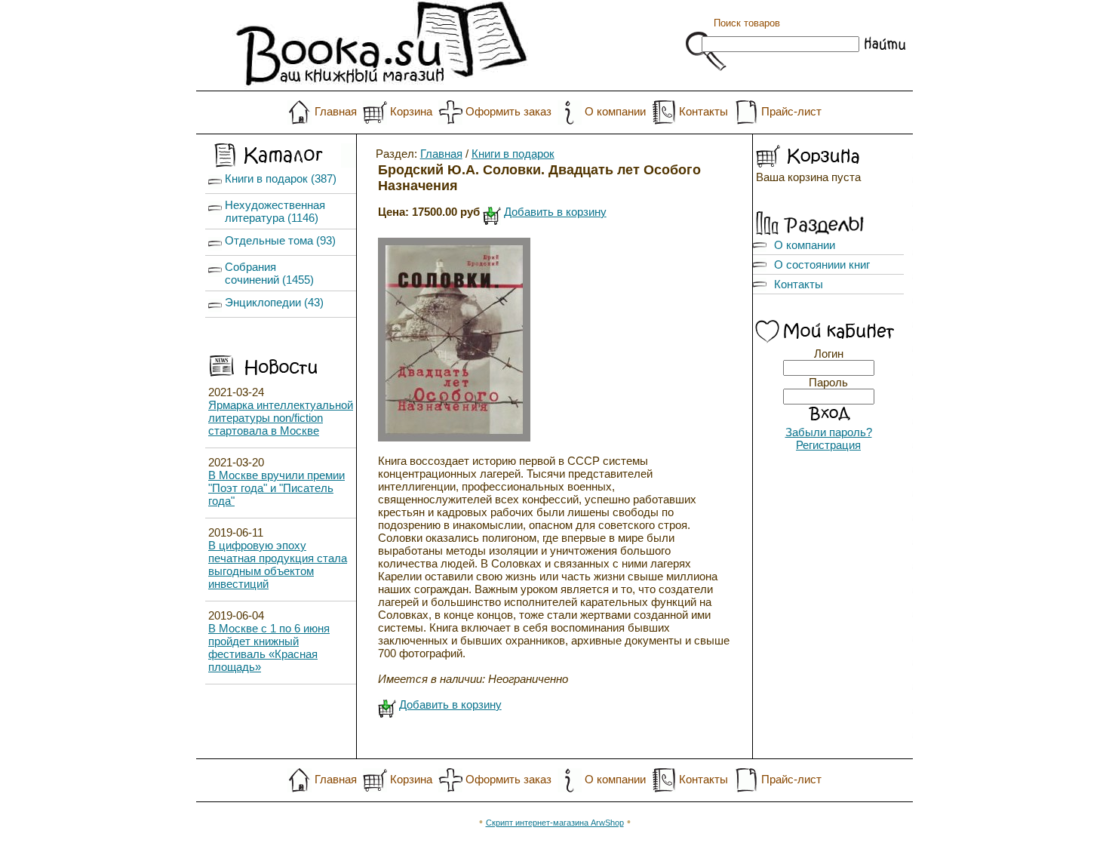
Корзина (411, 111)
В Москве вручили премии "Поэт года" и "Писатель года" (276, 488)
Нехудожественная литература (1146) (275, 211)
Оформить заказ (508, 111)
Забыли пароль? (828, 432)
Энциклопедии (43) (274, 302)
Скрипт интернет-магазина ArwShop (555, 822)
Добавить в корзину (555, 211)
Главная (336, 111)
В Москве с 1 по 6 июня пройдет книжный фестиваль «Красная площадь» (269, 647)
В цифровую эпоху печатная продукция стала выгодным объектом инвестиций (277, 564)
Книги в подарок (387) (280, 178)
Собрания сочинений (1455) (269, 273)
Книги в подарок (513, 153)
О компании (615, 111)
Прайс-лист (791, 111)
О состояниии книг (822, 264)
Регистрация (828, 444)
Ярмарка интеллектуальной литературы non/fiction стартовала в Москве (280, 417)
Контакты (703, 111)
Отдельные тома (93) (280, 240)
